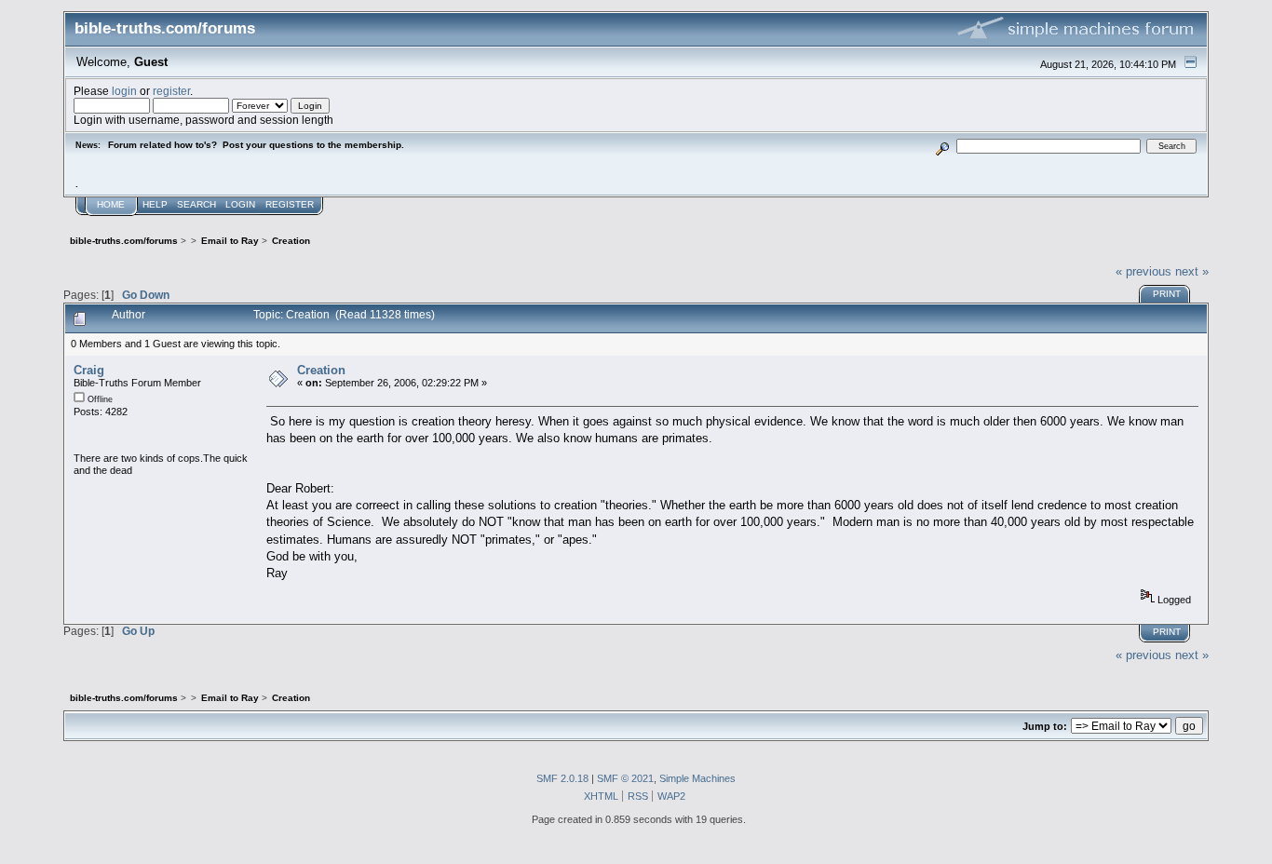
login (124, 91)
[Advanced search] (942, 146)
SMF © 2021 (625, 778)
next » (1192, 271)
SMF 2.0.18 (562, 778)
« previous (1143, 271)
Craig (89, 370)
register (171, 91)
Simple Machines (697, 778)
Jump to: (1044, 726)
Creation (321, 370)
